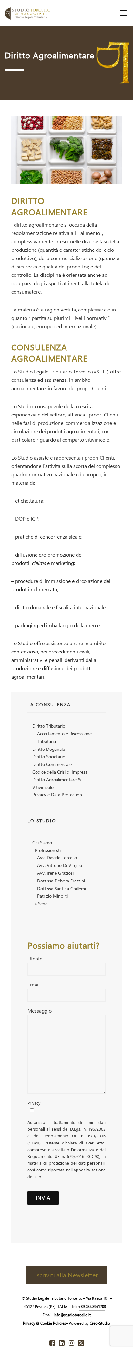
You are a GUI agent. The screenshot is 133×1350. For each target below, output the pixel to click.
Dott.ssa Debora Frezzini (61, 881)
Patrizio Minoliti (52, 896)
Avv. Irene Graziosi (55, 873)
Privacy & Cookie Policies (44, 1323)
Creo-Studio (100, 1323)
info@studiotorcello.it (72, 1314)
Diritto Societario (48, 756)
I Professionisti (46, 850)
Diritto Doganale (48, 749)
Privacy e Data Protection (57, 795)
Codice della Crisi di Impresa (59, 772)
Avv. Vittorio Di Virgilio (59, 865)
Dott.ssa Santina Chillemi (61, 888)
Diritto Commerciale (52, 764)
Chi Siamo (42, 842)
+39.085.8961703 (92, 1306)
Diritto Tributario (48, 726)
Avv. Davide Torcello (57, 858)
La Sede (39, 903)
